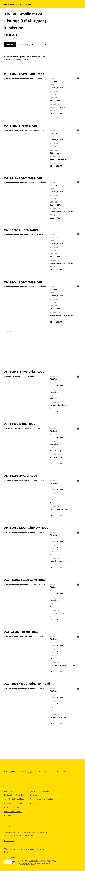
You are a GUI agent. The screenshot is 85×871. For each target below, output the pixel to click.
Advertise (34, 803)
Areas (43, 771)
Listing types (29, 771)
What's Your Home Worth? (15, 803)
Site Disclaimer (9, 841)
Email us (33, 795)
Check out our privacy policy (41, 799)
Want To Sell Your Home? (14, 799)
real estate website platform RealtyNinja (20, 835)
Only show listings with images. (28, 45)
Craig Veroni (35, 849)
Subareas (63, 771)
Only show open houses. (51, 45)
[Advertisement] (42, 347)
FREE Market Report (13, 812)
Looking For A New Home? (15, 795)
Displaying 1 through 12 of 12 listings (16, 59)
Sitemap (7, 816)
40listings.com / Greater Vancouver (19, 4)
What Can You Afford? (13, 807)
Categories (10, 771)
